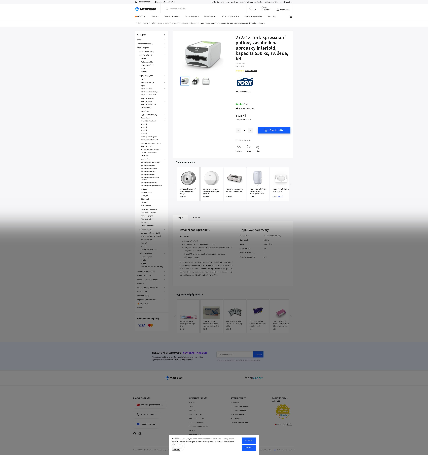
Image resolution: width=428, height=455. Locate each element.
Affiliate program (195, 434)
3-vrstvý (144, 130)
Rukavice (140, 39)
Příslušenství (146, 205)
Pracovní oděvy (143, 295)
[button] (175, 184)
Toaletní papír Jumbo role (150, 140)
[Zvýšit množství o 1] (250, 130)
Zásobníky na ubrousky (149, 168)
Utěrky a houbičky (148, 225)
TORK (143, 79)
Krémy (143, 263)
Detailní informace (243, 91)
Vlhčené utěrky (146, 107)
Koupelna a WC (147, 239)
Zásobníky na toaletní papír (150, 162)
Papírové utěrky (146, 101)
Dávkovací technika (149, 209)
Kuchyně (144, 196)
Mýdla (143, 85)
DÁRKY (139, 308)
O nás (191, 406)
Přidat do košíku (275, 130)
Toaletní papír (146, 118)
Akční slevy (235, 402)
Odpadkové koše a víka (149, 152)
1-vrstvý (144, 124)
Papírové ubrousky (147, 98)
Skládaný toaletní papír (149, 137)
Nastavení (176, 449)
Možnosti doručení (246, 108)
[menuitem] (141, 16)
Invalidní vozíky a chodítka (147, 287)
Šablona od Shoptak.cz (264, 450)
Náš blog (192, 410)
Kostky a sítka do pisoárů (151, 236)
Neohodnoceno (251, 71)
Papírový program (146, 76)
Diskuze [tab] (196, 217)
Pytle (143, 68)
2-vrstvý (144, 127)
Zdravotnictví (146, 192)
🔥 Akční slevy (142, 304)
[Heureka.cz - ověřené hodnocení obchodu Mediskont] (282, 411)
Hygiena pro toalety (149, 115)
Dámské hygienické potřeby (152, 266)
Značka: (240, 66)
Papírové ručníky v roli (148, 95)
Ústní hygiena (146, 257)
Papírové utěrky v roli (148, 104)
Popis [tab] (180, 217)
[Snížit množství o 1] (238, 130)
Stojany (144, 202)
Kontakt (192, 402)
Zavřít (287, 155)
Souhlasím (248, 440)
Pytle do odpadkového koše (151, 149)
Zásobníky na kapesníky (149, 182)
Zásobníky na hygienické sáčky (151, 185)
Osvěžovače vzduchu (149, 249)
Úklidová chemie (146, 229)
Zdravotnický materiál (146, 271)
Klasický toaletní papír (148, 121)
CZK (253, 9)
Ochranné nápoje (144, 275)
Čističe (144, 246)
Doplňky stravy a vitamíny (147, 279)
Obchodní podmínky (271, 2)
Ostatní (144, 72)
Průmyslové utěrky (146, 51)
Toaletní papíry (147, 216)
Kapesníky (145, 222)
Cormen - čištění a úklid (150, 233)
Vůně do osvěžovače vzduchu (151, 143)
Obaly (143, 59)
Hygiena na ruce (147, 82)
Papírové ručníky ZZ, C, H (149, 92)
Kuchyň (144, 243)
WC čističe (144, 155)
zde (173, 444)
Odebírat (258, 354)
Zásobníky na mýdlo (148, 165)
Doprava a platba (232, 2)
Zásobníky (145, 159)
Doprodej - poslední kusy (146, 299)
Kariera (192, 430)
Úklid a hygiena (143, 47)
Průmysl (144, 189)
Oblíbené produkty (218, 2)
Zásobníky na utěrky (148, 174)
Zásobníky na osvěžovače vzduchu (150, 178)
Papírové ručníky (146, 89)
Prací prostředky (147, 65)
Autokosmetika (147, 62)
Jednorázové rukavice (239, 406)
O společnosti (285, 2)
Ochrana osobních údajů (198, 426)
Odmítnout (249, 448)
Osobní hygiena (145, 253)
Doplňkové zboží (145, 55)
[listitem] (188, 184)
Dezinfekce (145, 111)
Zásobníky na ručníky (148, 171)
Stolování (145, 199)
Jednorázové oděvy (145, 43)
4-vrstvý (144, 133)
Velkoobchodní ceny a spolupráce (251, 2)
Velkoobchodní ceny (197, 418)
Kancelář (140, 283)
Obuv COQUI (142, 291)
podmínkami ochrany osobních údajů (248, 360)
